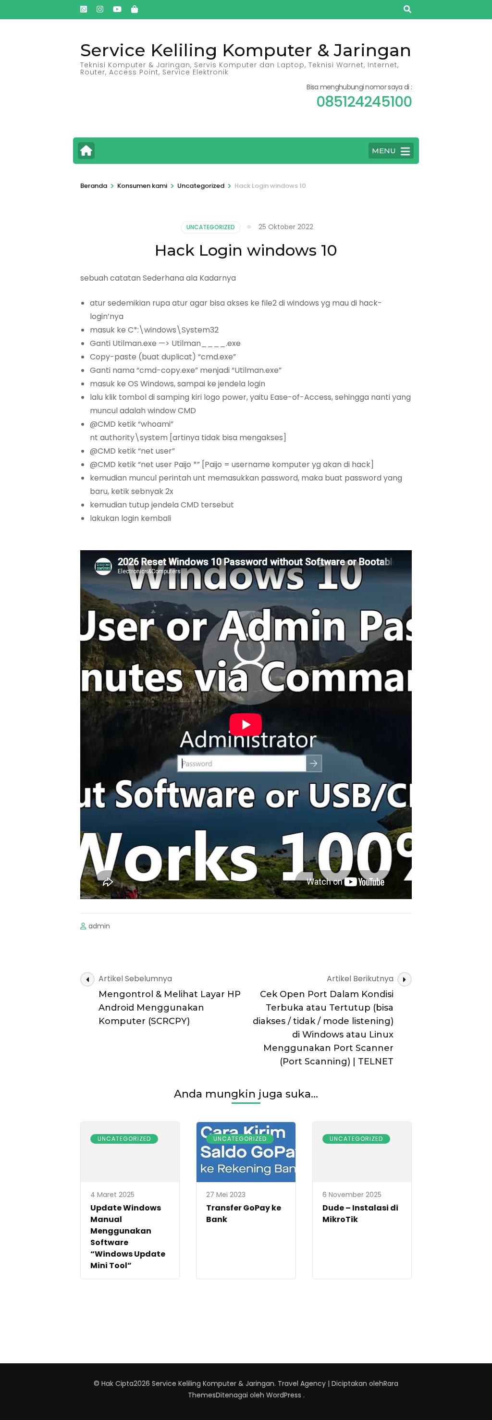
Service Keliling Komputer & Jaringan (245, 50)
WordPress (283, 1395)
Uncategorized (210, 227)
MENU (384, 150)
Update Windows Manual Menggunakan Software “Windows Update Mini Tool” (127, 1236)
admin (99, 926)
